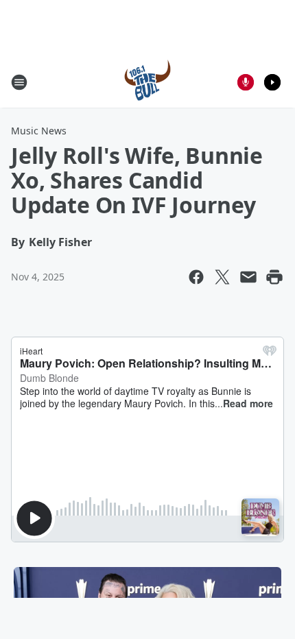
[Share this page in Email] (248, 277)
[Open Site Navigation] (19, 82)
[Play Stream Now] (272, 82)
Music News (39, 130)
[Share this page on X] (222, 277)
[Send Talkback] (245, 82)
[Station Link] (147, 82)
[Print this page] (274, 277)
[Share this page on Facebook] (196, 277)
